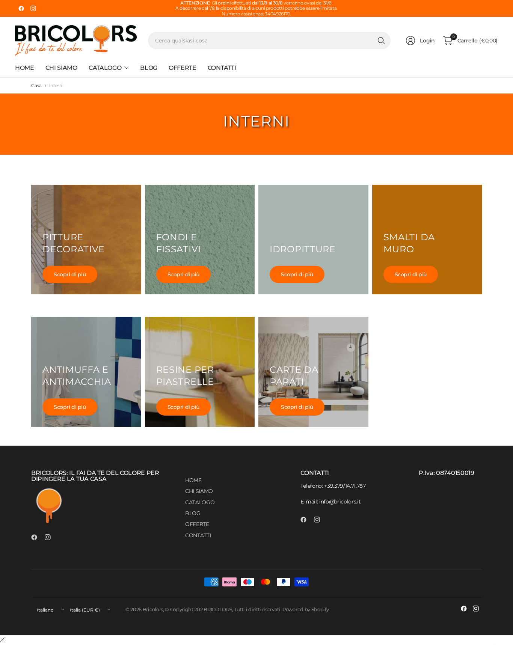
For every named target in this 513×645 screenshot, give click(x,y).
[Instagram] (33, 9)
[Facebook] (21, 9)
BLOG (193, 513)
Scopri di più (70, 274)
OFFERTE (197, 524)
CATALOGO (199, 502)
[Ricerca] (381, 40)
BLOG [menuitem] (148, 67)
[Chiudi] (2, 640)
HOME (193, 480)
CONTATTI (198, 535)
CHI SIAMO (199, 491)
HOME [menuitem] (24, 67)
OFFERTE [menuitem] (182, 67)
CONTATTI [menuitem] (222, 67)
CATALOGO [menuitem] (105, 67)
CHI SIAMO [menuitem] (61, 67)
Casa (36, 85)
